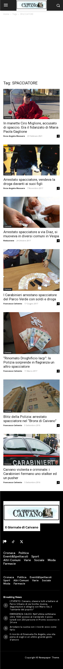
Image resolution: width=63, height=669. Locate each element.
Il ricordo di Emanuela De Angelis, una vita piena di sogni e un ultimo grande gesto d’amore (32, 637)
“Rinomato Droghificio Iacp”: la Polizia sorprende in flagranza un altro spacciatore (28, 362)
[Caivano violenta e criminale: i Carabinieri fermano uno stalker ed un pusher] (31, 449)
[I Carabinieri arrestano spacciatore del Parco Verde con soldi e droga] (31, 270)
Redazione (8, 240)
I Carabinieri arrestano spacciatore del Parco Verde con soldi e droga (30, 297)
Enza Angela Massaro (14, 136)
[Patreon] (4, 542)
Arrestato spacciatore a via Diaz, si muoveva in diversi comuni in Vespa (31, 234)
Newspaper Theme (49, 657)
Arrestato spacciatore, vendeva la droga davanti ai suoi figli (29, 182)
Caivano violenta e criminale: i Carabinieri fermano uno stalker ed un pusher (30, 474)
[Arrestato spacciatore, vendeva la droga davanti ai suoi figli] (31, 160)
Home (6, 14)
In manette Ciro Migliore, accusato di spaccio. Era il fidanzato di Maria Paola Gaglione (30, 127)
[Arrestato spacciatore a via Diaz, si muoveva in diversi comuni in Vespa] (31, 212)
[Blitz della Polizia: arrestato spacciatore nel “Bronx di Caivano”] (31, 396)
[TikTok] (13, 542)
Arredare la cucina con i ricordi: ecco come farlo (33, 628)
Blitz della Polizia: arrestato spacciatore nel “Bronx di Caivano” (29, 419)
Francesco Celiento (12, 303)
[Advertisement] (31, 49)
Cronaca (7, 117)
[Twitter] (21, 542)
